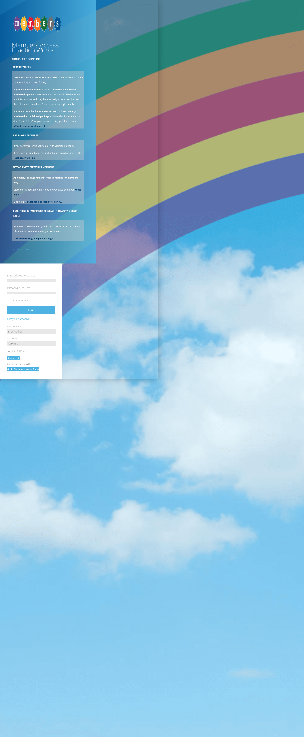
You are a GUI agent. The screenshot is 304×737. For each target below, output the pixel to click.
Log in (31, 310)
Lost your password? (18, 319)
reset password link (24, 157)
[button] (48, 68)
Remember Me (18, 350)
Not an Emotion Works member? (33, 167)
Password (19, 288)
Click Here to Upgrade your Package (33, 238)
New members (22, 67)
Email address (21, 275)
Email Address (14, 326)
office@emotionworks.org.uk (29, 126)
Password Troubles (25, 135)
